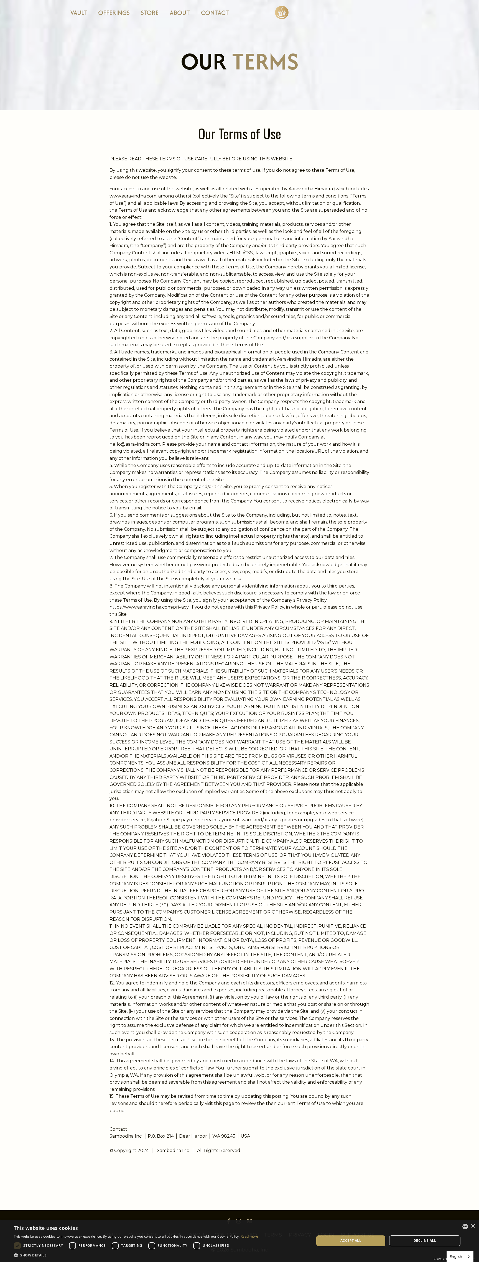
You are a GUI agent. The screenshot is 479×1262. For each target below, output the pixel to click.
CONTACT (215, 12)
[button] (136, 1255)
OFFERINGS (114, 12)
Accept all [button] (350, 1240)
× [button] (473, 1226)
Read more (249, 1236)
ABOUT (180, 12)
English (456, 1256)
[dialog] (239, 1241)
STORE (150, 12)
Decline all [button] (425, 1240)
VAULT (78, 12)
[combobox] (460, 1256)
